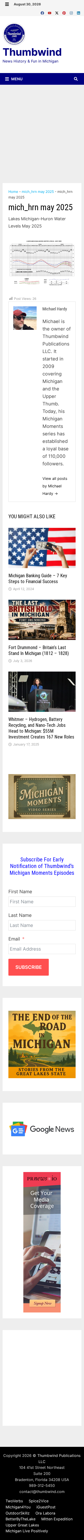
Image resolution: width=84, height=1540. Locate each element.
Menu (16, 79)
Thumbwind (32, 52)
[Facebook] (43, 12)
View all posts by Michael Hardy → (54, 486)
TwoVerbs (14, 1501)
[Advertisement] (42, 129)
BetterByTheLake (20, 1519)
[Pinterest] (64, 12)
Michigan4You (18, 1507)
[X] (57, 12)
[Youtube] (50, 12)
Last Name (20, 915)
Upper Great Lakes (22, 1525)
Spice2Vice (39, 1501)
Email (14, 939)
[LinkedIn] (78, 12)
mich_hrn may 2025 (38, 191)
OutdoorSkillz (18, 1513)
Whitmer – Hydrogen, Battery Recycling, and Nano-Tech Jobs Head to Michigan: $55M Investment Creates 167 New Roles (41, 728)
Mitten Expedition (57, 1519)
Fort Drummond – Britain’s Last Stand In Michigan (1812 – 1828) (38, 650)
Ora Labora (45, 1513)
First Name (20, 891)
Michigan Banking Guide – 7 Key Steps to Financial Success (37, 578)
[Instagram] (72, 12)
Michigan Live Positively (27, 1531)
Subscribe (28, 967)
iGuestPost (46, 1507)
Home (13, 191)
